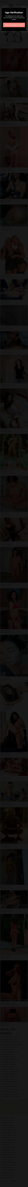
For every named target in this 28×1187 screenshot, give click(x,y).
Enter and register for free (14, 25)
